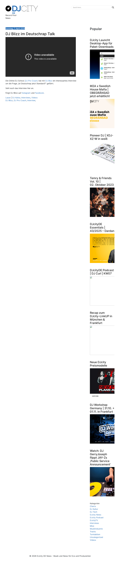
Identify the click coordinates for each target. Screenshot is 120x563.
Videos (34, 97)
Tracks (93, 531)
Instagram (26, 93)
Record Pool (11, 15)
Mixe (92, 526)
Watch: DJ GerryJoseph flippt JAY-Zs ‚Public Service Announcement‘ (100, 457)
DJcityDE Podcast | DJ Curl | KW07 (102, 271)
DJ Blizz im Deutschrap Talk (30, 34)
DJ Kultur (16, 97)
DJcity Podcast (96, 517)
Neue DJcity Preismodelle (98, 363)
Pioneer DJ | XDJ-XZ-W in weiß (101, 137)
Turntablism (95, 534)
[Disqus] (41, 136)
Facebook (39, 93)
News (8, 18)
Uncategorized (96, 537)
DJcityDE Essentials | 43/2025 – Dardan (102, 227)
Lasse (8, 97)
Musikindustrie (96, 529)
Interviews (25, 97)
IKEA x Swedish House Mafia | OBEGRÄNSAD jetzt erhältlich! (100, 91)
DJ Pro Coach (31, 81)
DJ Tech (93, 512)
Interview (31, 100)
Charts (93, 506)
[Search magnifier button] (113, 7)
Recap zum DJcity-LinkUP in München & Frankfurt (101, 318)
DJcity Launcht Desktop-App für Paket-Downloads (102, 43)
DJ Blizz (9, 100)
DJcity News (95, 515)
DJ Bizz (48, 81)
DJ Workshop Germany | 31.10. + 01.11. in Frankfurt (102, 408)
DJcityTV (94, 520)
